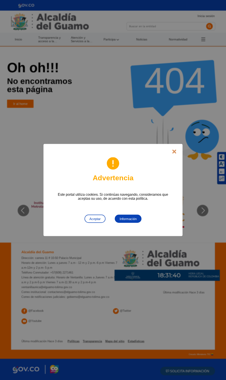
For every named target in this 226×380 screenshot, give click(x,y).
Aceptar (95, 219)
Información (128, 219)
